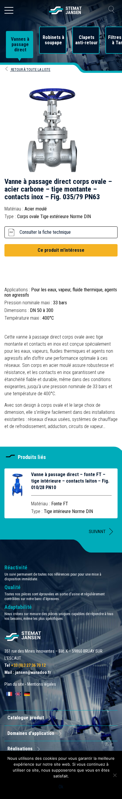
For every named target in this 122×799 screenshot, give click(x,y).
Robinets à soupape (53, 40)
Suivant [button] (97, 531)
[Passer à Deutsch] (27, 694)
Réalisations (20, 748)
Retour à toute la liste (30, 70)
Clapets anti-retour (86, 40)
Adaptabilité (18, 607)
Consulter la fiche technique (45, 232)
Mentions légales (41, 684)
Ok (61, 787)
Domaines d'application (30, 733)
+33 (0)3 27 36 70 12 (28, 665)
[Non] (115, 775)
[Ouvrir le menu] (8, 10)
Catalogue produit (25, 717)
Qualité (12, 587)
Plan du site (14, 684)
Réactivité (15, 567)
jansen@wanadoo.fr (33, 672)
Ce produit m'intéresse (61, 250)
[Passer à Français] (9, 694)
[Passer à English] (18, 694)
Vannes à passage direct (20, 45)
